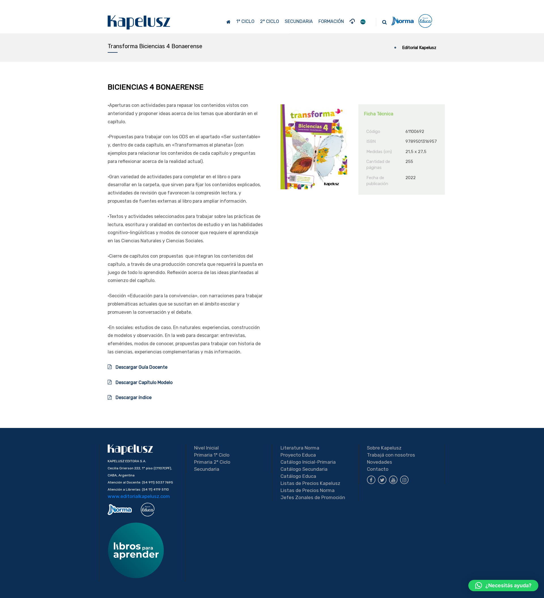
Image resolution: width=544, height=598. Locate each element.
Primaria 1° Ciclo (212, 455)
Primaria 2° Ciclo (212, 462)
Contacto (377, 469)
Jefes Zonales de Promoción (312, 497)
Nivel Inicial (206, 448)
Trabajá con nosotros (391, 455)
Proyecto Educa (298, 455)
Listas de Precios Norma (307, 490)
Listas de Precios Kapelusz (310, 483)
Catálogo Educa (298, 476)
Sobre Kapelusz (384, 448)
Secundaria (206, 469)
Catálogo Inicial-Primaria (308, 462)
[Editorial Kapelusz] (139, 22)
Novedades (379, 462)
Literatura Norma (299, 448)
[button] (503, 585)
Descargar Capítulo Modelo (143, 382)
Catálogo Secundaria (304, 469)
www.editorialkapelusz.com (139, 496)
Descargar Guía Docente (140, 367)
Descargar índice (133, 397)
